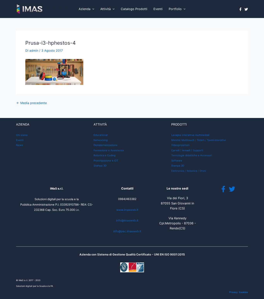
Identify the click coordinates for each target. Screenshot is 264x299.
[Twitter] (246, 9)
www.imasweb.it (127, 210)
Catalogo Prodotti (134, 9)
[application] (92, 9)
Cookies (243, 292)
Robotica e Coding (105, 155)
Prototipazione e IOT (106, 160)
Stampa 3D (100, 165)
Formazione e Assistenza (109, 150)
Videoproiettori (180, 145)
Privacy (233, 292)
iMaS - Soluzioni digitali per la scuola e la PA (56, 9)
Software (176, 160)
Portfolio (175, 9)
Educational (100, 135)
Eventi (158, 9)
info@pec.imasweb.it (127, 231)
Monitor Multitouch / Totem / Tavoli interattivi (198, 140)
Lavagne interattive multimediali (190, 135)
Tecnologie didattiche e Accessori (191, 155)
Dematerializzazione (106, 145)
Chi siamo (22, 135)
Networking (101, 140)
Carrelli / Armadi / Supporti (187, 150)
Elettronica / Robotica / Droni (188, 170)
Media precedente (31, 102)
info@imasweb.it (127, 220)
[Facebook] (240, 9)
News (19, 145)
